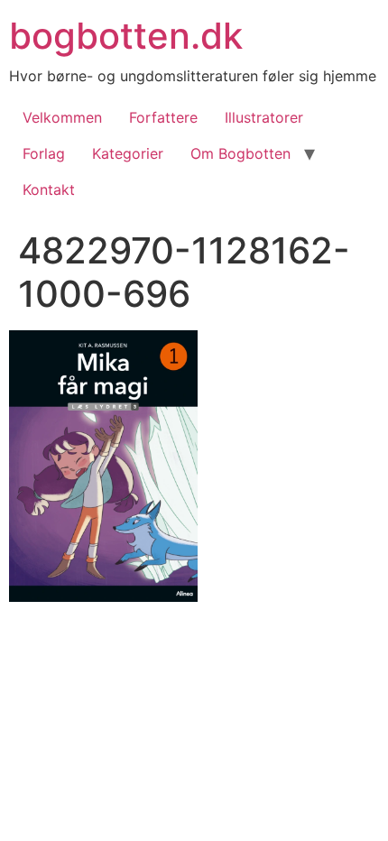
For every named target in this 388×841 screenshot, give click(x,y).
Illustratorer (264, 117)
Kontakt (49, 189)
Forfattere (163, 117)
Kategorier (127, 153)
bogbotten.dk (126, 36)
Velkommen (62, 117)
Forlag (44, 153)
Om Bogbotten (240, 153)
